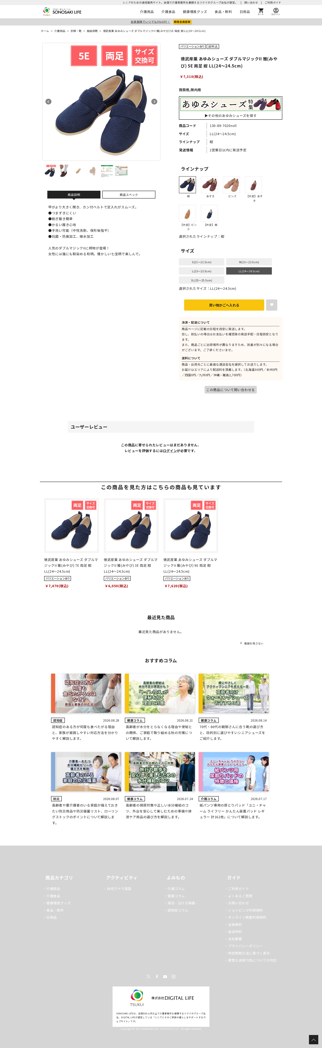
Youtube (165, 976)
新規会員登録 (182, 22)
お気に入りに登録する (271, 305)
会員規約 (235, 924)
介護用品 (147, 11)
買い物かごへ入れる (224, 305)
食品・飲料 (223, 11)
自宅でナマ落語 (119, 888)
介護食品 (168, 11)
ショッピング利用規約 (245, 910)
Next (154, 102)
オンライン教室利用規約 (247, 917)
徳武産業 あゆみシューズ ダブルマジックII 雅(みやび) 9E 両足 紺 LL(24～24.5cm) (190, 565)
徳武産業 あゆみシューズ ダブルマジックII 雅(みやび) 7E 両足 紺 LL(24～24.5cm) (71, 565)
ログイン (170, 450)
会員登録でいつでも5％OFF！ (150, 22)
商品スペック (129, 194)
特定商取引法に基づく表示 (249, 953)
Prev (48, 102)
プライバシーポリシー (245, 945)
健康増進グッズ (195, 11)
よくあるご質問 (240, 895)
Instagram (173, 976)
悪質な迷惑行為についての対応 (252, 960)
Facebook (157, 976)
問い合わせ (251, 2)
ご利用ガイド (273, 2)
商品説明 (74, 194)
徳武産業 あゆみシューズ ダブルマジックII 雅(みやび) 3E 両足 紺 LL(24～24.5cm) (131, 565)
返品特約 (235, 931)
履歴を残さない (253, 643)
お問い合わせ (238, 902)
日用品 (245, 11)
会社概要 (235, 938)
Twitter (148, 976)
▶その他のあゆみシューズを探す (231, 115)
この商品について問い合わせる (230, 389)
